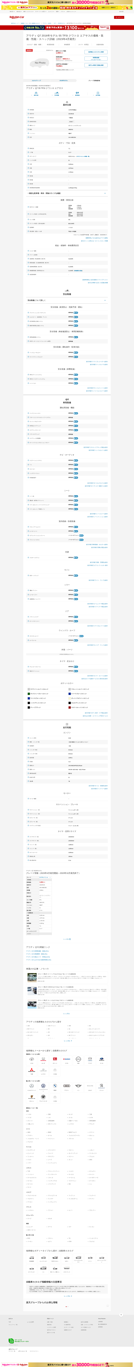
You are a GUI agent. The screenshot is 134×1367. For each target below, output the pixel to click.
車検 (67, 44)
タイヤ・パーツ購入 (69, 1327)
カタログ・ (34, 44)
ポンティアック (73, 1153)
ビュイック (30, 1153)
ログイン (120, 17)
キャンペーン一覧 (13, 1324)
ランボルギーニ (73, 1198)
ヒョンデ (30, 1226)
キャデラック (31, 1150)
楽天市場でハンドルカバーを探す (98, 450)
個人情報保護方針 (102, 1324)
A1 (69, 1029)
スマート (91, 1132)
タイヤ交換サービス (86, 1327)
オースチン (92, 1181)
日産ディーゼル (73, 1120)
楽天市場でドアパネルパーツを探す (97, 626)
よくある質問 (30, 1322)
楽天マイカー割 (51, 1332)
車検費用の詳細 (78, 270)
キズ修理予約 (67, 1324)
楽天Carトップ (15, 23)
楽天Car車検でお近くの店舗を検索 (98, 282)
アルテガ (30, 1142)
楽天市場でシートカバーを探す (99, 514)
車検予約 (49, 1324)
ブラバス (71, 1138)
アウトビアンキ (52, 1195)
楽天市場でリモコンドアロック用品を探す (96, 447)
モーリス (30, 1184)
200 (70, 1025)
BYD (28, 1238)
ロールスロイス (31, 1177)
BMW (49, 1132)
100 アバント (52, 1025)
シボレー (91, 1150)
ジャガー (71, 1171)
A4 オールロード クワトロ (96, 1035)
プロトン (50, 1238)
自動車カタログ (68, 1330)
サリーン (71, 1156)
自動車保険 (83, 1330)
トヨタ (29, 1114)
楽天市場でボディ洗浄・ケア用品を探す (96, 713)
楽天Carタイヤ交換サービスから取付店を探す (94, 678)
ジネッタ (50, 1177)
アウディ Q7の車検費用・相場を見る (36, 954)
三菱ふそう (30, 1124)
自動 (100, 44)
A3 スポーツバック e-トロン (97, 1032)
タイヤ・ (83, 44)
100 (28, 1025)
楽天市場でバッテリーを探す (99, 788)
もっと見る (66, 939)
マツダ (29, 1117)
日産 (49, 1114)
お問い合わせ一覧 (22, 1351)
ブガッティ (92, 1210)
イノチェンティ (52, 1202)
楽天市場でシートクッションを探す (97, 516)
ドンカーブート (93, 1238)
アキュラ (91, 1124)
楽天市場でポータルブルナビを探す (97, 483)
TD (69, 1238)
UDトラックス (52, 1124)
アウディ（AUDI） (47, 23)
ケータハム (72, 1177)
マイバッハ (51, 1138)
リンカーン (30, 1156)
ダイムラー (92, 1171)
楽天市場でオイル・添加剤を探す (98, 785)
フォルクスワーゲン (74, 1135)
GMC (90, 1159)
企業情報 (100, 1321)
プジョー (50, 1210)
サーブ (29, 1218)
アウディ (30, 1135)
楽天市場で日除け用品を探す (99, 547)
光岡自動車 (51, 1120)
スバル (70, 1117)
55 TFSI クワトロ (43, 877)
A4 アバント (72, 1035)
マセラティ (30, 1198)
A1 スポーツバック (32, 1032)
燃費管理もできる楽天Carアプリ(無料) (97, 238)
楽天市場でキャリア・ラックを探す (97, 645)
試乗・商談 (50, 1322)
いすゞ (50, 1117)
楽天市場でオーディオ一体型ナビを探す (96, 486)
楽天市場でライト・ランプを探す (98, 580)
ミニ (90, 1138)
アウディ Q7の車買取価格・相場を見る (37, 951)
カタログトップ (36, 80)
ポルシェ (91, 1135)
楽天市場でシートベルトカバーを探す (97, 391)
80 (90, 1025)
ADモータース (31, 1230)
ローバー (91, 1174)
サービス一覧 (12, 1351)
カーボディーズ (93, 1177)
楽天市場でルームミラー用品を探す (97, 603)
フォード (50, 1153)
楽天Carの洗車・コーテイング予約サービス (95, 716)
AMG (28, 1132)
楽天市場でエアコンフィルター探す (97, 565)
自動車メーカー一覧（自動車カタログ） (30, 23)
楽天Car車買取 (84, 1322)
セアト (50, 1241)
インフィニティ (52, 1163)
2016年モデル (61, 23)
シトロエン (30, 1210)
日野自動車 (92, 1120)
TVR (28, 1171)
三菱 (90, 1114)
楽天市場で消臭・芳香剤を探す (99, 562)
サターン (71, 1150)
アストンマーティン (54, 1171)
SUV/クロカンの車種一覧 (83, 156)
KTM (70, 1241)
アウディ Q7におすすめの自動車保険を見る (38, 960)
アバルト (30, 1202)
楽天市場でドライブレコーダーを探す (97, 361)
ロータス (71, 1174)
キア (70, 1226)
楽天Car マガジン (51, 1330)
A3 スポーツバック (74, 1032)
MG (70, 1184)
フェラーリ (92, 1195)
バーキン (30, 1241)
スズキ (91, 1117)
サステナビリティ (34, 1351)
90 (48, 1029)
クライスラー (52, 1150)
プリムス (91, 1156)
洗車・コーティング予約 (87, 1324)
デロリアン (51, 1156)
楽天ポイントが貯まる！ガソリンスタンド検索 (94, 241)
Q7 (55, 23)
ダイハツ (30, 1120)
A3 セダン (30, 1035)
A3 (49, 1032)
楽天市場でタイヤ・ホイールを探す (97, 676)
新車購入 (66, 1322)
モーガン (30, 1181)
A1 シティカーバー (94, 1029)
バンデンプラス (52, 1181)
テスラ (29, 1159)
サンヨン (91, 1226)
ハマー (29, 1163)
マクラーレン (72, 1181)
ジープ (50, 1159)
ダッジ (70, 1159)
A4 (49, 1035)
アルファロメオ (31, 1195)
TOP (10, 1322)
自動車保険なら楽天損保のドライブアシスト (95, 279)
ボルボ (50, 1218)
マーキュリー (93, 1153)
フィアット (72, 1195)
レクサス (71, 1124)
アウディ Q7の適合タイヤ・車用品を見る (38, 957)
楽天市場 (121, 11)
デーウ (50, 1226)
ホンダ (70, 1114)
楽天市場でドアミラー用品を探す (98, 606)
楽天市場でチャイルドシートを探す (97, 388)
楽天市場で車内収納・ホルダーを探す (97, 544)
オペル (50, 1135)
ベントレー (30, 1174)
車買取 (50, 44)
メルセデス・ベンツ (33, 1138)
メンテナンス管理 (51, 1327)
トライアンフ (52, 1184)
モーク (29, 1187)
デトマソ (91, 1198)
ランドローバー (52, 1174)
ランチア (50, 1198)
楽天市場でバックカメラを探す (99, 364)
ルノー (70, 1210)
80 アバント (30, 1029)
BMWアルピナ (73, 1132)
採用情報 (100, 1327)
